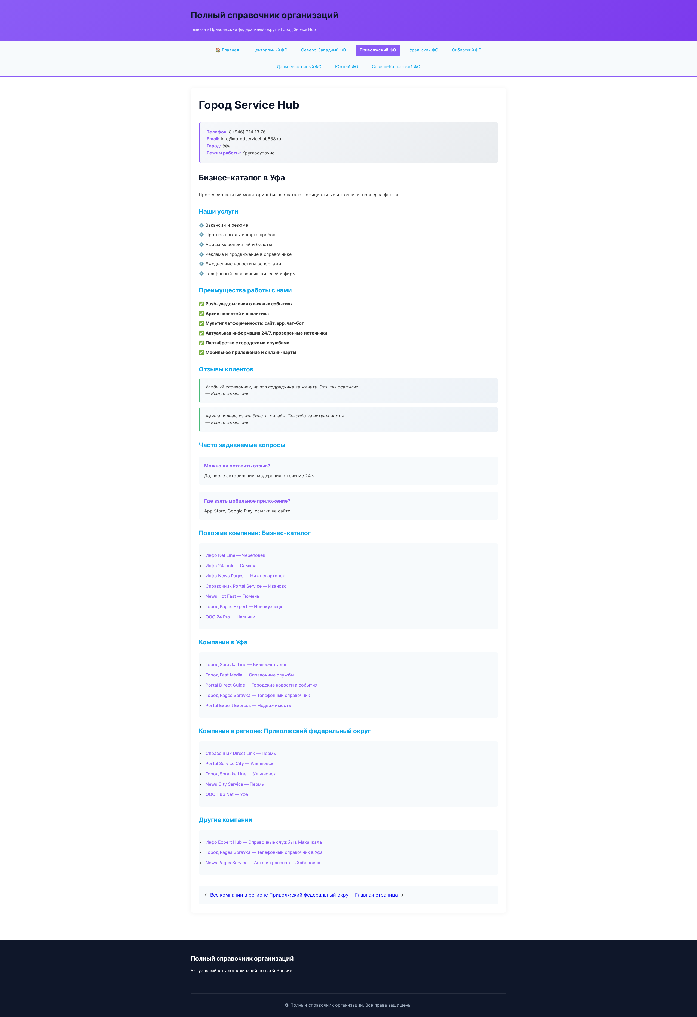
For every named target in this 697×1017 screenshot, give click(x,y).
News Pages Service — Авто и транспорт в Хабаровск (263, 862)
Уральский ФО (424, 50)
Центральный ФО (270, 50)
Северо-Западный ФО (323, 50)
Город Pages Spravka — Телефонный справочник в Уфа (264, 852)
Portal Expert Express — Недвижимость (248, 705)
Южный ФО (346, 66)
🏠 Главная (227, 50)
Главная (198, 29)
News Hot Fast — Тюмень (232, 596)
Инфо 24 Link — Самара (231, 565)
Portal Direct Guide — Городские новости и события (261, 685)
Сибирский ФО (467, 50)
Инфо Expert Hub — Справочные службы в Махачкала (264, 842)
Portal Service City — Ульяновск (239, 763)
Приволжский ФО (378, 50)
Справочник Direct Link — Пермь (241, 753)
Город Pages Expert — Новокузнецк (244, 606)
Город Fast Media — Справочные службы (250, 675)
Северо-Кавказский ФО (396, 66)
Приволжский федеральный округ (243, 29)
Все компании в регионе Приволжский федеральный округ (280, 895)
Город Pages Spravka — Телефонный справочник (258, 695)
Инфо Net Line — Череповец (235, 555)
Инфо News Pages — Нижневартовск (245, 575)
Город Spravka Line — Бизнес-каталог (246, 664)
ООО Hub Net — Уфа (227, 794)
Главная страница (376, 895)
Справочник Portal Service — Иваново (246, 586)
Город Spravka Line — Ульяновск (241, 773)
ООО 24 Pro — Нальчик (230, 617)
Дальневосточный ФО (299, 66)
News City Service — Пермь (235, 784)
